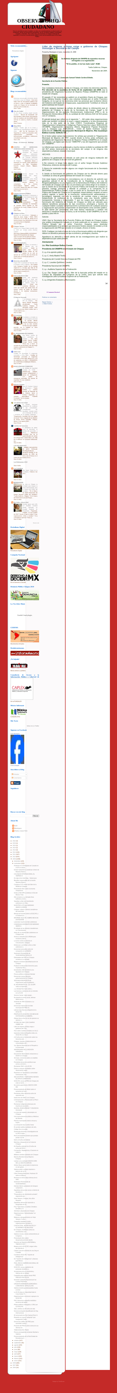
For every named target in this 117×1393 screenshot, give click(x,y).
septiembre (17, 1343)
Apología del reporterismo (21, 215)
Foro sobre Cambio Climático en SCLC (26, 1031)
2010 (14, 856)
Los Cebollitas (18, 468)
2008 (14, 1363)
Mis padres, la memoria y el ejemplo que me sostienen (30, 246)
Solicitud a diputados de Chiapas (24, 1211)
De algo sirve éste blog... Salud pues (25, 878)
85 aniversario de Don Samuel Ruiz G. (26, 1315)
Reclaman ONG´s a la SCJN (23, 1066)
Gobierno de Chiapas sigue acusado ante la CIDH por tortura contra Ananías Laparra (25, 230)
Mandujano (18, 828)
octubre (16, 1340)
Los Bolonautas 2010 (20, 462)
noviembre (17, 863)
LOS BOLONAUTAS (20, 445)
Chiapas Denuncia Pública (22, 193)
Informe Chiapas (19, 384)
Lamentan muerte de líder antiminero (25, 922)
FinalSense (61, 1381)
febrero (16, 1358)
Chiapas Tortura (19, 226)
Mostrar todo (36, 523)
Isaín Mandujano (15, 733)
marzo (16, 1356)
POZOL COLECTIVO (21, 831)
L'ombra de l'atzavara (21, 426)
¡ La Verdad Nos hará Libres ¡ (23, 989)
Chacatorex (17, 172)
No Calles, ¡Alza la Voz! (21, 502)
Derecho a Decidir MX (21, 261)
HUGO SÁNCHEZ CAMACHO (23, 366)
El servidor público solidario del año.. (25, 1127)
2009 (14, 859)
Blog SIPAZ (17, 126)
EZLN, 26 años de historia (22, 1140)
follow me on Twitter (33, 726)
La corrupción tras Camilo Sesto (24, 1125)
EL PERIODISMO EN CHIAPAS (23, 333)
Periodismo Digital (18, 51)
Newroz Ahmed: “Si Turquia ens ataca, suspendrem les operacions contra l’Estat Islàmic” (30, 177)
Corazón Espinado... (20, 243)
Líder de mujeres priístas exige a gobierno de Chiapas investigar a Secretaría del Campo (74, 47)
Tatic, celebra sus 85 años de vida (24, 1309)
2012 (14, 852)
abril (15, 1354)
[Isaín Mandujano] (17, 763)
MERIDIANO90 (18, 482)
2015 (14, 845)
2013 (14, 850)
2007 (14, 1365)
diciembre (17, 861)
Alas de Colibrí (18, 111)
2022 (14, 841)
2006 (14, 1367)
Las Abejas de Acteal (21, 403)
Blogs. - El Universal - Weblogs (24, 142)
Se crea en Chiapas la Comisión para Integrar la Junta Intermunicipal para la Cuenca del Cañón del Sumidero (30, 488)
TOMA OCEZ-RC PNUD (21, 1330)
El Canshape (18, 315)
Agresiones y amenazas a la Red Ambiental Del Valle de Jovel (30, 197)
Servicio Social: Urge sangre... (23, 995)
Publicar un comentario (49, 297)
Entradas (16, 774)
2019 (14, 843)
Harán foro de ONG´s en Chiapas (24, 1097)
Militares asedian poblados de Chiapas (26, 1154)
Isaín (16, 826)
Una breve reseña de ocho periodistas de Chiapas (30, 337)
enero (16, 1360)
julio (15, 1347)
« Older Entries (47, 304)
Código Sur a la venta (20, 1129)
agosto (16, 1345)
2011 (14, 854)
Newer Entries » (47, 302)
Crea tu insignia (15, 765)
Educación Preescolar (21, 276)
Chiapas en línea (19, 213)
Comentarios (17, 778)
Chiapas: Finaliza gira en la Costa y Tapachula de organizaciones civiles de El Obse (25, 129)
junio (16, 1349)
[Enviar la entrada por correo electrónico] (106, 283)
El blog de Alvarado (20, 297)
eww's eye (17, 352)
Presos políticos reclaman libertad (24, 974)
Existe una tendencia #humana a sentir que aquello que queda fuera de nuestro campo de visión (30, 281)
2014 (14, 847)
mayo (16, 1352)
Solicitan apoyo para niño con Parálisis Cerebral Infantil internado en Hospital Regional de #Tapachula (30, 507)
